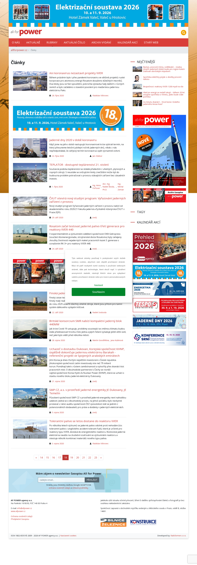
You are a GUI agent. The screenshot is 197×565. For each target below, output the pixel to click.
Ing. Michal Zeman (121, 187)
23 (95, 457)
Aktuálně (33, 42)
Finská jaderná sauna (63, 293)
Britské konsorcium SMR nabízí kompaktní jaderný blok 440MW (85, 322)
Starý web (151, 42)
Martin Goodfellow (100, 340)
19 (71, 457)
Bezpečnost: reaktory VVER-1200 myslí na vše (163, 86)
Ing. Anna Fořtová (96, 187)
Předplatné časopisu (20, 519)
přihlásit (92, 479)
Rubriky (52, 42)
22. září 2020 (57, 312)
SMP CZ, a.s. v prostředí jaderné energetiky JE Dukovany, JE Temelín (87, 391)
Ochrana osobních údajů (21, 516)
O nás (16, 42)
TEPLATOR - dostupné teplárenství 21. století (79, 164)
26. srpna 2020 (58, 340)
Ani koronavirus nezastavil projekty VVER (76, 73)
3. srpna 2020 (58, 443)
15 (47, 457)
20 (77, 457)
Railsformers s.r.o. (178, 535)
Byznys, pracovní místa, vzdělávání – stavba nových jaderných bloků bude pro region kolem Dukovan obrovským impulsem (164, 69)
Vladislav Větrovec (100, 95)
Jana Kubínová (117, 340)
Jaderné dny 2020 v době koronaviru (73, 140)
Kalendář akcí (127, 42)
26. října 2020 (58, 95)
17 (59, 457)
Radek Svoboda (99, 312)
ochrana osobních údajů (59, 488)
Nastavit (98, 285)
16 (53, 457)
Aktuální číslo (74, 42)
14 (41, 457)
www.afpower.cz (18, 511)
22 (89, 457)
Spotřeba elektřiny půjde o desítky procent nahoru (162, 78)
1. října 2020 (57, 186)
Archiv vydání (101, 42)
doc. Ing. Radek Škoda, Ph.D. (109, 187)
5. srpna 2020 (58, 412)
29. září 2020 (57, 217)
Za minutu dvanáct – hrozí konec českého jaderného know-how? (161, 103)
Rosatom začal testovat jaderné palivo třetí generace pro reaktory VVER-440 (86, 227)
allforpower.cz (19, 50)
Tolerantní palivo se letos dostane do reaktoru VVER (83, 421)
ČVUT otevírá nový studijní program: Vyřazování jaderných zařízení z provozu (87, 199)
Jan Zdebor (97, 156)
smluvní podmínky (80, 488)
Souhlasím (98, 291)
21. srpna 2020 (58, 381)
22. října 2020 (58, 156)
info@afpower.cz (24, 508)
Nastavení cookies (68, 535)
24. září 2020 (57, 248)
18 (65, 457)
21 (83, 457)
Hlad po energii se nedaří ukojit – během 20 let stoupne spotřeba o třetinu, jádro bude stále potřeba (164, 94)
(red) (94, 217)
